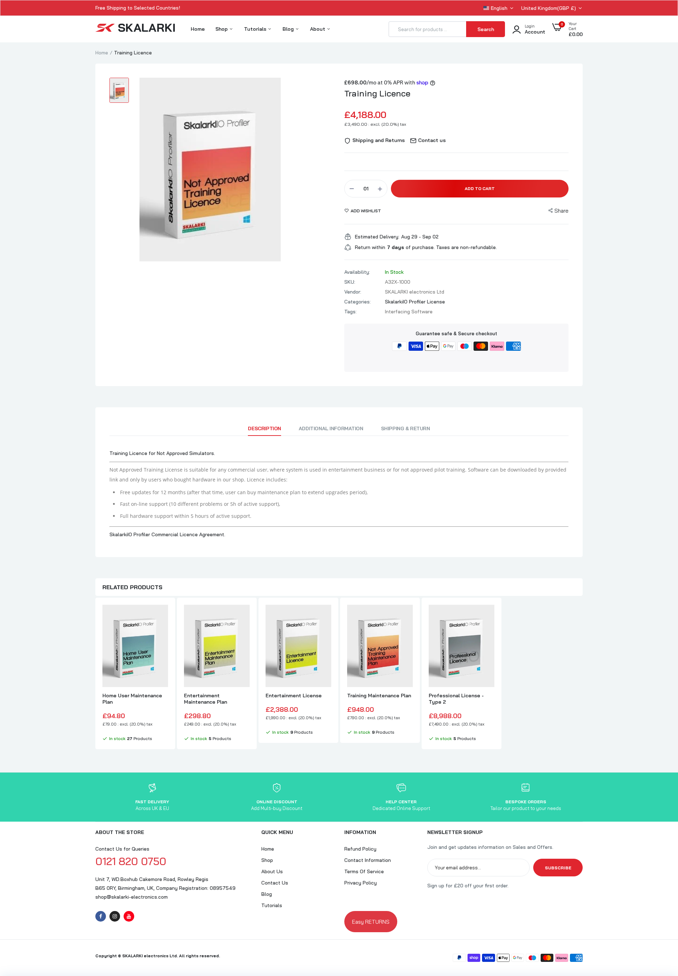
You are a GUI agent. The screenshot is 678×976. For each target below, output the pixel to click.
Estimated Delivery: (377, 236)
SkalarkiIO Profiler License (415, 301)
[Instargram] (114, 916)
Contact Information (367, 860)
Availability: (357, 272)
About (318, 29)
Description (264, 428)
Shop (222, 29)
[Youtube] (129, 916)
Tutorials (256, 29)
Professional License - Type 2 (456, 698)
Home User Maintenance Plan (132, 698)
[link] (161, 616)
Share (561, 210)
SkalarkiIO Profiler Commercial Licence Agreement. (167, 534)
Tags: (350, 311)
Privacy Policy (360, 883)
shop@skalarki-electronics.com (131, 897)
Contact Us (274, 883)
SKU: (349, 282)
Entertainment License (294, 695)
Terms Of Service (364, 871)
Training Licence (377, 93)
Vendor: (352, 292)
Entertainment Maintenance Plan (205, 698)
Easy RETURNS (370, 921)
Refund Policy (360, 849)
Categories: (357, 301)
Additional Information (331, 428)
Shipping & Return (405, 428)
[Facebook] (100, 916)
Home (198, 29)
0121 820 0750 (130, 861)
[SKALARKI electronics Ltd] (135, 29)
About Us (272, 871)
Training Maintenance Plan (379, 695)
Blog (288, 29)
